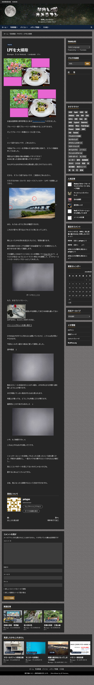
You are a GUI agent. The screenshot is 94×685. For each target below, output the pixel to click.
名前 (6, 567)
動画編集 (85, 160)
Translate (83, 50)
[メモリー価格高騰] (80, 648)
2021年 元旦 (72, 240)
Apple (76, 112)
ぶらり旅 (13, 620)
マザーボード (73, 156)
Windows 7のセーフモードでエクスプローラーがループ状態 (82, 186)
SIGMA (78, 129)
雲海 (81, 170)
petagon (11, 54)
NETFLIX (71, 126)
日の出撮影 (77, 199)
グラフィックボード (75, 143)
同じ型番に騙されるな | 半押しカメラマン (79, 233)
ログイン (71, 330)
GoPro (70, 119)
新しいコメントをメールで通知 (15, 589)
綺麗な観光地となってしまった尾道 (58, 658)
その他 (45, 27)
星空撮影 (72, 167)
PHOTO (10, 45)
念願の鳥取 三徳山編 (52, 625)
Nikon (77, 126)
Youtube (75, 132)
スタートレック (74, 146)
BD (86, 112)
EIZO (87, 115)
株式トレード (81, 167)
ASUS (81, 112)
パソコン (23, 27)
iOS (86, 119)
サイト (6, 582)
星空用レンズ (78, 205)
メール (7, 574)
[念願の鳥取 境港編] (13, 616)
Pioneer (71, 129)
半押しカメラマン (47, 19)
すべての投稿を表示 (31, 511)
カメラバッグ (73, 139)
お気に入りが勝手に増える (76, 249)
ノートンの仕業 (79, 217)
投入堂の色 (28, 625)
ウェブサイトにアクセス (33, 507)
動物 (78, 160)
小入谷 (77, 163)
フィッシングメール (75, 153)
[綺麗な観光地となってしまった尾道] (58, 648)
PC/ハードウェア (10, 652)
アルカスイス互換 (75, 136)
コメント (7, 541)
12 (76, 288)
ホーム (4, 27)
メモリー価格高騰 (76, 657)
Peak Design (85, 126)
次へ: (53, 518)
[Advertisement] (81, 87)
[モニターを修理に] (36, 648)
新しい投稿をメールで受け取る (15, 593)
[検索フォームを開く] (91, 27)
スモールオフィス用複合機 (14, 657)
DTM (77, 115)
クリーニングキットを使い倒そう (19, 325)
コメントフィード (74, 338)
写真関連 (13, 27)
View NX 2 (47, 254)
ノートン (83, 150)
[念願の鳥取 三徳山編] (53, 616)
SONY (83, 129)
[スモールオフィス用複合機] (14, 648)
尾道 (83, 163)
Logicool (76, 122)
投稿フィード (72, 334)
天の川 (71, 163)
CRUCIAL (71, 115)
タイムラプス (73, 150)
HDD (76, 119)
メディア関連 (34, 27)
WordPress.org (72, 343)
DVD (82, 115)
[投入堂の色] (33, 616)
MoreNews (54, 673)
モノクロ (83, 156)
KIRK (70, 122)
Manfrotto (84, 122)
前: (13, 518)
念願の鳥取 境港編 (11, 625)
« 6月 (69, 303)
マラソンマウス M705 (75, 231)
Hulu (81, 119)
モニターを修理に (32, 657)
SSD (70, 132)
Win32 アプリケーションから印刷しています (82, 211)
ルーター (72, 160)
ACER (70, 112)
